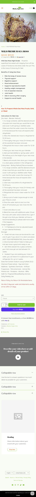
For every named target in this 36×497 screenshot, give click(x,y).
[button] (18, 57)
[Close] (34, 1)
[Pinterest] (18, 485)
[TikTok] (21, 485)
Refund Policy (19, 477)
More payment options (18, 313)
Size (2, 295)
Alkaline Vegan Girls (12, 326)
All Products (11, 324)
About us (12, 477)
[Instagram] (15, 485)
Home (3, 46)
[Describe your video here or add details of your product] (18, 359)
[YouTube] (23, 485)
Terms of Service (18, 480)
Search (7, 477)
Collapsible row (8, 373)
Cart (31, 8)
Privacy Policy (27, 477)
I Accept (18, 495)
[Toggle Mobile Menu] (3, 8)
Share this (6, 332)
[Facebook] (12, 485)
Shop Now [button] (12, 449)
